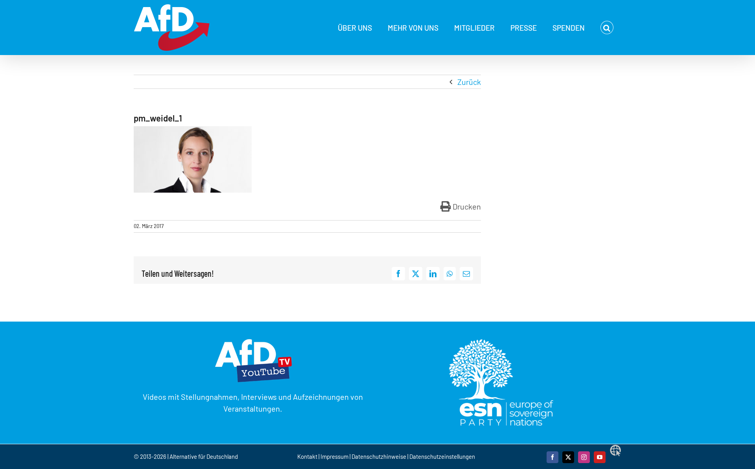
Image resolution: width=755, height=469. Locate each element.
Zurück (469, 81)
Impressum (334, 456)
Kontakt (308, 456)
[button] (606, 27)
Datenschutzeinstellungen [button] (442, 456)
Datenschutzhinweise (378, 456)
